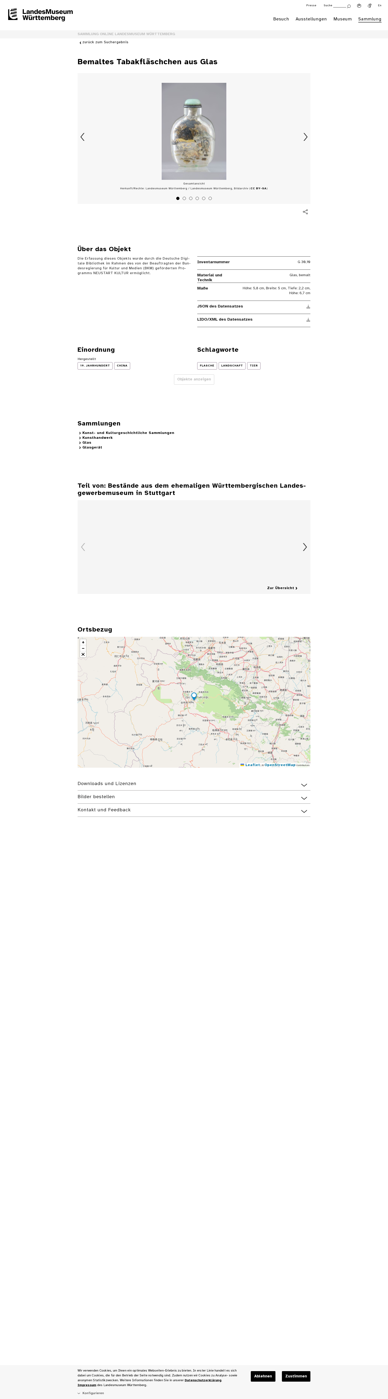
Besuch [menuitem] (281, 19)
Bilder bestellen (96, 796)
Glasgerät (92, 447)
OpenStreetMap (280, 765)
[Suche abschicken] (349, 6)
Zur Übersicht (280, 588)
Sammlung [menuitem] (370, 19)
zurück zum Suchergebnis (105, 42)
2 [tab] (185, 199)
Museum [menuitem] (342, 19)
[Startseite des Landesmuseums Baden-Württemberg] (40, 17)
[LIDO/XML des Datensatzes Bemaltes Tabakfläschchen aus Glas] (308, 319)
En (380, 5)
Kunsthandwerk (97, 438)
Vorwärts (305, 137)
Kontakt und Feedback (104, 810)
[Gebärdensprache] (370, 5)
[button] (194, 697)
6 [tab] (211, 199)
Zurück (82, 137)
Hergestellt (87, 359)
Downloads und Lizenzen (107, 783)
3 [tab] (191, 199)
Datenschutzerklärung (203, 1380)
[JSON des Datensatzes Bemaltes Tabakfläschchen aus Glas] (308, 306)
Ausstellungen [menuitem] (311, 19)
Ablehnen (263, 1376)
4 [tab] (198, 199)
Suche (328, 5)
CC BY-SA (259, 188)
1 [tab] (178, 199)
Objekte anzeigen (194, 379)
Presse (311, 5)
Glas (86, 443)
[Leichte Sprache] (359, 5)
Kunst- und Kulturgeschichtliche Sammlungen (128, 433)
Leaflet (252, 765)
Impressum (87, 1385)
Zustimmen (296, 1376)
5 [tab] (204, 199)
